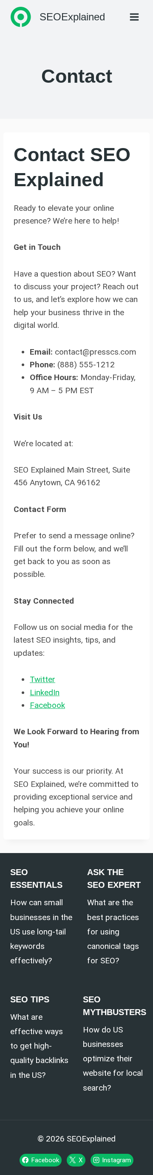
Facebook (47, 705)
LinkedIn (45, 692)
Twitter (42, 679)
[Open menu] (134, 16)
